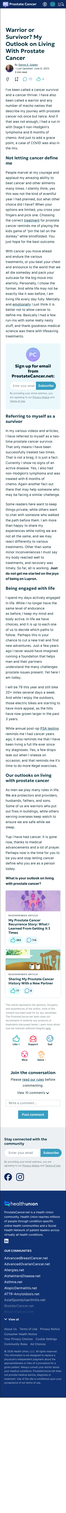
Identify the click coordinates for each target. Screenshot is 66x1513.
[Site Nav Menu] (60, 4)
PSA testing (49, 728)
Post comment (33, 1114)
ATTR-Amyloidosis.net (21, 1294)
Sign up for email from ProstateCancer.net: (33, 371)
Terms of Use (17, 401)
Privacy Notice (41, 397)
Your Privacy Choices (18, 1339)
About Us (10, 1329)
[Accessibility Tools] (45, 4)
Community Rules (15, 1344)
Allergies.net (14, 1270)
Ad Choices (38, 1344)
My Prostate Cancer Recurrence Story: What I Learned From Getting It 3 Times (29, 926)
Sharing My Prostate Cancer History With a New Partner (31, 981)
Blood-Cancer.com (19, 1312)
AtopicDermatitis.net (20, 1288)
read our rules (33, 1080)
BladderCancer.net (19, 1306)
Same (40, 1056)
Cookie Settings (46, 1339)
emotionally (21, 304)
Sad (47, 1040)
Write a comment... (23, 1103)
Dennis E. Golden (28, 64)
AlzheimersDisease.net (22, 1276)
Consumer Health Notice (20, 1334)
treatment (32, 220)
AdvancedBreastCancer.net (26, 1258)
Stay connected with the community (25, 1141)
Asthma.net (13, 1282)
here (48, 1028)
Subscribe (46, 385)
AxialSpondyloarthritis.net (24, 1300)
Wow (23, 1056)
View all (13, 1319)
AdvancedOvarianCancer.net (27, 1264)
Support (32, 1040)
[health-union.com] (21, 1204)
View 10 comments (31, 1093)
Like (14, 1040)
